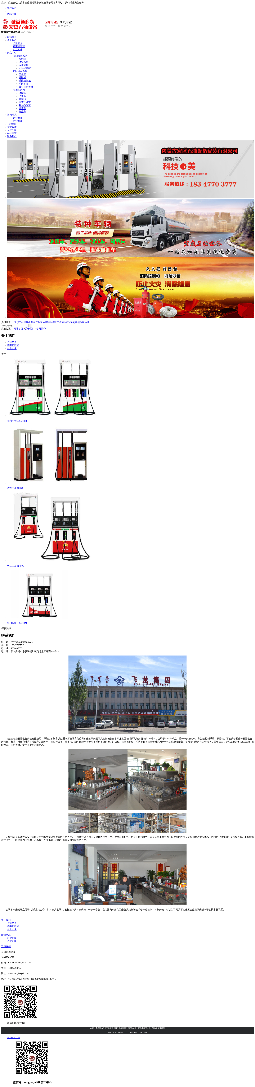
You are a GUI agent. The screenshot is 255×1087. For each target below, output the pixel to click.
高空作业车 (25, 102)
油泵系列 (23, 62)
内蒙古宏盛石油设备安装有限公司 (103, 1028)
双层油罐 (23, 65)
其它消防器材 (26, 87)
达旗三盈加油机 (22, 322)
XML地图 (143, 1032)
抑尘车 (22, 111)
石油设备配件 (26, 68)
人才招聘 (12, 130)
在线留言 (12, 8)
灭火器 (22, 74)
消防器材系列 (20, 71)
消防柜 (22, 77)
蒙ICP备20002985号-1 (116, 1032)
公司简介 (17, 43)
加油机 (22, 59)
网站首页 (12, 37)
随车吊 (22, 99)
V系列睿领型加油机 (78, 322)
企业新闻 (17, 121)
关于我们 (12, 40)
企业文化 (17, 49)
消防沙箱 (23, 83)
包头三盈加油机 (39, 322)
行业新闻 (17, 118)
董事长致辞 (19, 46)
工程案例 (12, 124)
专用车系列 (19, 90)
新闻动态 (12, 114)
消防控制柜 (25, 80)
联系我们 (12, 136)
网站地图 (12, 14)
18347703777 (13, 1037)
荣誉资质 (12, 127)
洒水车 (22, 96)
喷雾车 (22, 108)
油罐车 (22, 93)
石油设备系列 (20, 55)
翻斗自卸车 (25, 105)
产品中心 (12, 52)
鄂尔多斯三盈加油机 (57, 322)
